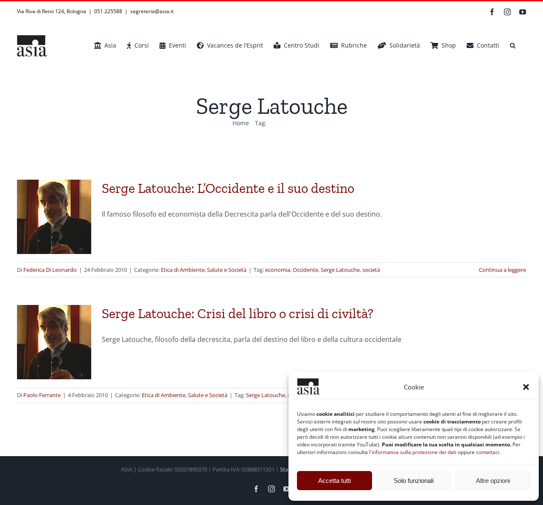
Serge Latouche (340, 270)
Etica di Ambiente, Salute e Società (203, 270)
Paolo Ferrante (42, 395)
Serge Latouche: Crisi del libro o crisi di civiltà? (237, 313)
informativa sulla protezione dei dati (414, 452)
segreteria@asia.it (152, 11)
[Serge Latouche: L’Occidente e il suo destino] (54, 217)
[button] (526, 387)
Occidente (305, 270)
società (371, 270)
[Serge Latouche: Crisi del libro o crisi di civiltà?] (54, 342)
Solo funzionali (414, 480)
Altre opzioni (493, 480)
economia (277, 270)
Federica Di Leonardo (50, 270)
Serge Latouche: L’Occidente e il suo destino (228, 188)
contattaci (487, 452)
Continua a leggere (502, 270)
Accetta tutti (334, 480)
